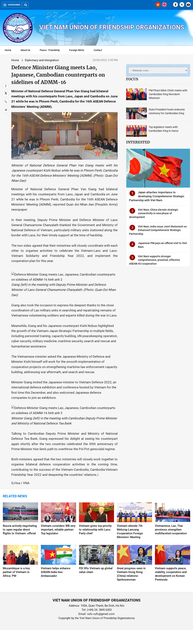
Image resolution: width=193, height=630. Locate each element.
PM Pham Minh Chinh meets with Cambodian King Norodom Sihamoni (168, 94)
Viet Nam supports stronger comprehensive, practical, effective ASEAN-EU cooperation (154, 260)
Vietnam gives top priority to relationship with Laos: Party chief (95, 529)
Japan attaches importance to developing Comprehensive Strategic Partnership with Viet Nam (156, 196)
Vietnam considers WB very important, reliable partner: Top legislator (58, 529)
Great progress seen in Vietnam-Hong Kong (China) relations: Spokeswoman (131, 574)
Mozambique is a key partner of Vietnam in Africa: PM (16, 572)
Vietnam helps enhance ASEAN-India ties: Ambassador (55, 572)
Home (8, 50)
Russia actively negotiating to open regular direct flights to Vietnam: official (20, 529)
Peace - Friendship (50, 50)
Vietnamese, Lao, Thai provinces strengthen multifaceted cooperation (171, 529)
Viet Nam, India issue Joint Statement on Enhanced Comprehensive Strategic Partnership (158, 230)
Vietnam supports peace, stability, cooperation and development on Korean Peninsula (171, 574)
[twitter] (182, 4)
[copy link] (6, 102)
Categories (14, 5)
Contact (98, 50)
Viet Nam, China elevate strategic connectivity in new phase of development (153, 213)
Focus (132, 79)
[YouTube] (188, 4)
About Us (25, 50)
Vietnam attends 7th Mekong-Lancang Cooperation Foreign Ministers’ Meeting (130, 531)
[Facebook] (175, 4)
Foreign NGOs (76, 50)
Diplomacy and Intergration (42, 60)
